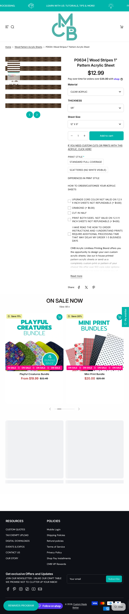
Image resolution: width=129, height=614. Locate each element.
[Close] (111, 275)
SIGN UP (64, 318)
